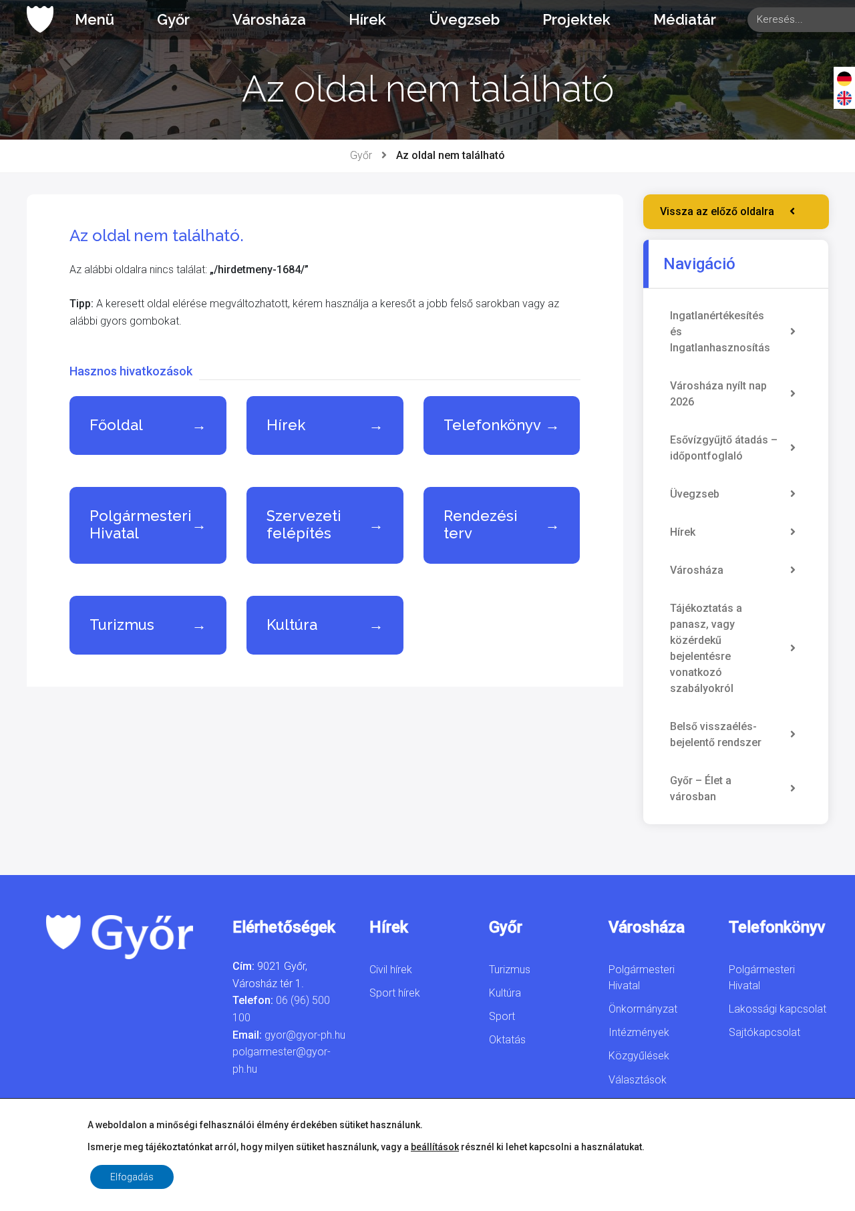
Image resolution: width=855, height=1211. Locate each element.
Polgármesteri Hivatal (642, 977)
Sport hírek (394, 993)
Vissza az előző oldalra (717, 211)
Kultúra (505, 993)
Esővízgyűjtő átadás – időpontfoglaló (724, 448)
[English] (844, 98)
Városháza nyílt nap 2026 (718, 393)
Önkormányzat (643, 1009)
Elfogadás (132, 1177)
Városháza (269, 19)
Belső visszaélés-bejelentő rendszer (715, 734)
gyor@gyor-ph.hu (305, 1035)
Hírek (367, 19)
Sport (502, 1016)
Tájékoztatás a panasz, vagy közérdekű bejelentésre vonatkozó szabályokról (706, 648)
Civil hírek (390, 969)
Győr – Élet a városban (700, 788)
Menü (94, 19)
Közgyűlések (639, 1055)
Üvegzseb (464, 19)
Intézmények (639, 1032)
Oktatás (507, 1039)
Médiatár (684, 19)
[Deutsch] (844, 78)
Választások (638, 1079)
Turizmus (509, 969)
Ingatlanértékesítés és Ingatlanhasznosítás (720, 331)
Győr (173, 19)
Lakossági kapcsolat (777, 1009)
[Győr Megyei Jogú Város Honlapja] (40, 19)
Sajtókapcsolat (764, 1032)
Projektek (576, 19)
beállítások (435, 1147)
